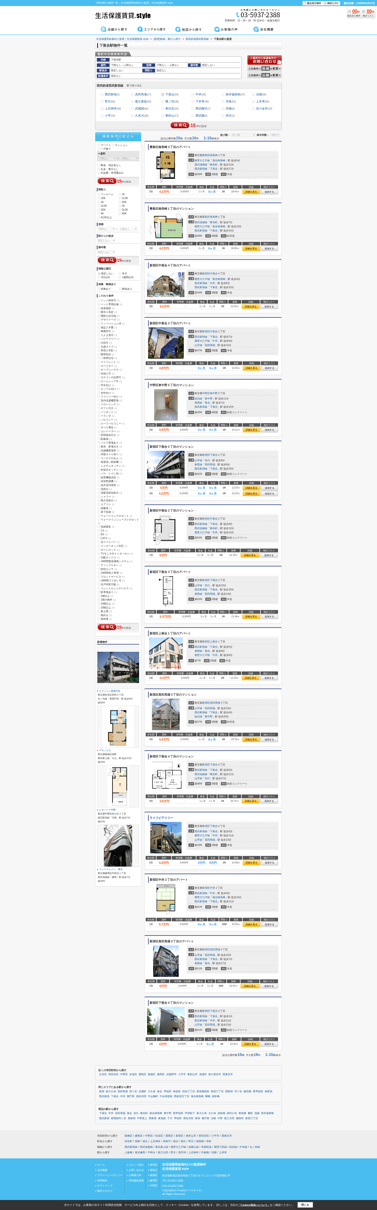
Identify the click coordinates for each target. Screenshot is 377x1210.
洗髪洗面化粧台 (111, 492)
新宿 (101, 1091)
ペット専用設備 (111, 304)
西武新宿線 (201, 168)
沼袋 (261, 94)
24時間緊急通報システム (116, 561)
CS (104, 530)
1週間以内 (128, 277)
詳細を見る (251, 191)
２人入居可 (109, 335)
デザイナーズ (110, 319)
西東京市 (228, 1074)
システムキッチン (112, 465)
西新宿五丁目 (181, 1096)
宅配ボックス (110, 557)
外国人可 (107, 373)
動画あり (127, 288)
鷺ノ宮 (171, 101)
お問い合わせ (136, 1170)
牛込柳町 (153, 1096)
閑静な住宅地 (110, 315)
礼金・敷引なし (110, 169)
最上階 (106, 611)
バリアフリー (110, 338)
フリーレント (110, 362)
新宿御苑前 (203, 1091)
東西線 (198, 402)
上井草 (262, 101)
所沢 (230, 115)
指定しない (107, 273)
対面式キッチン (111, 469)
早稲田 (167, 1091)
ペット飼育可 (110, 300)
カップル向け (110, 388)
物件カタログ (105, 1190)
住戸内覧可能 (110, 584)
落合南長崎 (218, 160)
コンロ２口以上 (111, 458)
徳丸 (145, 1141)
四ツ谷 (133, 1091)
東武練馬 (140, 1152)
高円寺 (182, 1152)
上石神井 (113, 108)
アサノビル (105, 750)
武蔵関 (141, 108)
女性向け (107, 392)
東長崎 (242, 1113)
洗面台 (106, 489)
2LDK (104, 205)
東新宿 (268, 1091)
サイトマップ (105, 1185)
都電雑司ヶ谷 (118, 1118)
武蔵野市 (171, 1074)
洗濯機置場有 (110, 450)
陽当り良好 (109, 311)
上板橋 (128, 1152)
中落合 (214, 273)
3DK (103, 209)
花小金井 (264, 108)
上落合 (214, 641)
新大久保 (111, 1091)
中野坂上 (142, 1118)
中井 (201, 94)
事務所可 (107, 331)
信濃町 (142, 1091)
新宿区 (206, 273)
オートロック (110, 549)
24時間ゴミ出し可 (113, 580)
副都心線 (193, 1146)
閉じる (305, 1204)
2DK (124, 202)
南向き (106, 615)
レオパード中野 (107, 809)
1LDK (125, 198)
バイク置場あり (111, 442)
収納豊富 (107, 526)
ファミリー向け (111, 396)
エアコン (107, 504)
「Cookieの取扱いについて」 (254, 1205)
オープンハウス (111, 369)
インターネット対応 (114, 545)
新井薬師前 (235, 94)
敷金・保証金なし (111, 165)
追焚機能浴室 (110, 477)
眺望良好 (107, 354)
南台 (175, 1141)
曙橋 (207, 1096)
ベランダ (107, 415)
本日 (124, 273)
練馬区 (161, 1074)
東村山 (171, 115)
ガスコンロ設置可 (112, 377)
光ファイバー (110, 542)
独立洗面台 (109, 500)
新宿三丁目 (217, 1091)
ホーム (101, 1164)
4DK (124, 213)
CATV (106, 538)
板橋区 (152, 1074)
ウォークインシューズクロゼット (118, 521)
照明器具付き (110, 435)
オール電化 (109, 427)
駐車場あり (109, 592)
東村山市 (192, 1074)
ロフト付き (109, 408)
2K (102, 202)
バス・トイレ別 (111, 473)
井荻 (231, 101)
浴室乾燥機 (109, 481)
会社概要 (102, 1170)
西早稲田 (258, 1091)
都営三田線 (220, 1146)
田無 (230, 108)
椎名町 (214, 164)
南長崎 (214, 155)
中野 (220, 1118)
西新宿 (229, 1091)
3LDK (125, 209)
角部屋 (106, 618)
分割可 (106, 342)
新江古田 (229, 1118)
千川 (169, 1118)
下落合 (171, 94)
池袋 (257, 1113)
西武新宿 (112, 94)
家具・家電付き (111, 446)
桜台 (183, 1141)
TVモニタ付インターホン (117, 553)
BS (104, 534)
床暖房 (106, 508)
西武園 (201, 115)
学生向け (107, 385)
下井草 (202, 101)
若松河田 (141, 1096)
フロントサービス (112, 576)
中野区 (206, 393)
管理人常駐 (109, 350)
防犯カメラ (109, 569)
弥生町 (128, 1141)
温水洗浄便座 (110, 485)
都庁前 (131, 1096)
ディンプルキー (111, 565)
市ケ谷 (238, 1091)
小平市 (182, 1074)
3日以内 (105, 277)
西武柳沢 (203, 108)
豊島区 (206, 155)
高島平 (167, 1141)
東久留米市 (214, 1074)
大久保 (152, 1091)
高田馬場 (143, 94)
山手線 (198, 345)
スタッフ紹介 (136, 1164)
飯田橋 (247, 1091)
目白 (207, 460)
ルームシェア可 (111, 381)
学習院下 (190, 1113)
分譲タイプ (109, 346)
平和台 (151, 1152)
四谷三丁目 (188, 1091)
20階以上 (107, 607)
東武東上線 (161, 1146)
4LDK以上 (106, 217)
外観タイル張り (111, 454)
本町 (208, 1141)
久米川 (141, 115)
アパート (106, 145)
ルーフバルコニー (112, 423)
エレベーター (110, 431)
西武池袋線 (201, 164)
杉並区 (133, 1074)
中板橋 (205, 1152)
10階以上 (107, 603)
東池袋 (162, 1118)
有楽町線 (206, 1146)
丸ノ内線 (255, 1146)
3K (123, 205)
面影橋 (216, 1096)
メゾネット (109, 412)
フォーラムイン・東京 (111, 869)
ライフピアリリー (161, 817)
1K (123, 194)
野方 (110, 101)
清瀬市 (203, 1074)
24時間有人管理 (111, 572)
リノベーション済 (112, 323)
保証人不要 (109, 327)
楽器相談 (107, 308)
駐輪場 (106, 438)
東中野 (214, 393)
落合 (207, 402)
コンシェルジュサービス (116, 588)
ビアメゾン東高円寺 (109, 691)
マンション (121, 145)
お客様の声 (135, 1175)
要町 (250, 1113)
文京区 (103, 1074)
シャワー (107, 496)
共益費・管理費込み (112, 172)
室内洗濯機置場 (111, 400)
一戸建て (106, 148)
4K (102, 213)
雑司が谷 (232, 1113)
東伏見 (171, 108)
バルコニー (109, 419)
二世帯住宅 (109, 358)
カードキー (109, 365)
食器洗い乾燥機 (111, 461)
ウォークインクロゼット (116, 515)
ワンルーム (107, 194)
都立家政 (143, 101)
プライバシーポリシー (110, 1175)
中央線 (243, 1146)
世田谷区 (113, 1074)
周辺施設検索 (136, 1180)
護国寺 (240, 1118)
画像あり (106, 288)
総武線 (198, 398)
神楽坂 (177, 1091)
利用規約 (102, 1180)
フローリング (110, 404)
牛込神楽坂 (166, 1096)
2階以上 (107, 595)
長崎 (137, 1141)
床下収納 (107, 511)
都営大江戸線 (202, 160)
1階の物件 (108, 599)
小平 (110, 115)
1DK (103, 198)
